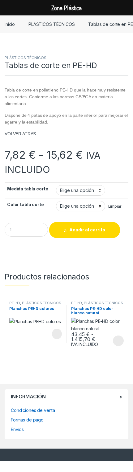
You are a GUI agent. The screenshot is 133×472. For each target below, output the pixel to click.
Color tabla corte (25, 204)
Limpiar (115, 206)
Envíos (17, 429)
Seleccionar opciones (112, 341)
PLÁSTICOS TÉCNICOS (51, 24)
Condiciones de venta (33, 410)
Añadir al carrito (87, 229)
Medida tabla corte (27, 188)
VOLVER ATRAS (20, 133)
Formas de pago (27, 419)
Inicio (10, 24)
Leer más (57, 334)
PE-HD (14, 303)
